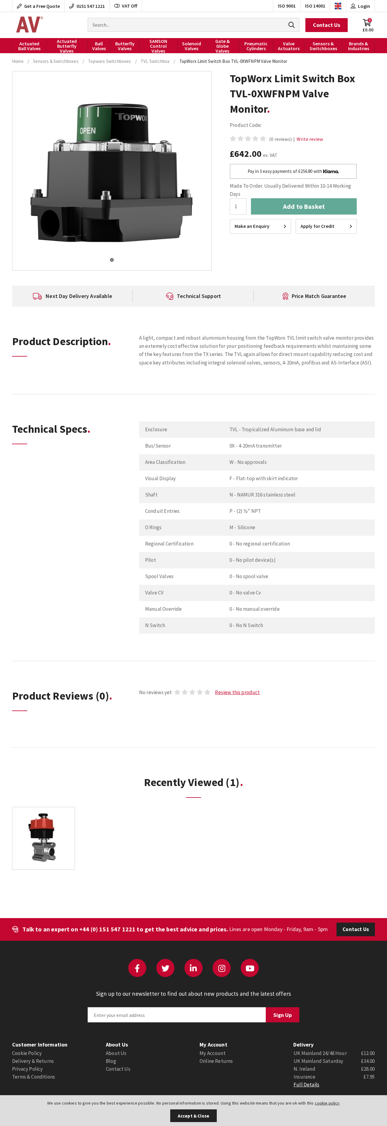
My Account (213, 1053)
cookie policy (327, 1103)
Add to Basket (304, 206)
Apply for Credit (318, 226)
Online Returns (216, 1061)
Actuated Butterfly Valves (67, 45)
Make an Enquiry (252, 226)
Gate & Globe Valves (222, 45)
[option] (72, 296)
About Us (116, 1053)
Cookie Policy (27, 1053)
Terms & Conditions (33, 1076)
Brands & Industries (358, 45)
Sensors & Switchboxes (323, 45)
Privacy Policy (27, 1069)
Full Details (306, 1084)
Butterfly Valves (125, 45)
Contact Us (326, 24)
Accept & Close (193, 1116)
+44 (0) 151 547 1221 (107, 929)
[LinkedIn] (193, 968)
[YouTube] (250, 968)
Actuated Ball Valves (29, 45)
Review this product (237, 692)
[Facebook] (137, 968)
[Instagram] (222, 968)
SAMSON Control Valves (158, 45)
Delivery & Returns (33, 1061)
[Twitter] (165, 968)
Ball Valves (99, 45)
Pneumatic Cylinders (256, 45)
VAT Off (129, 6)
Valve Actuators (289, 45)
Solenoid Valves (191, 45)
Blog (111, 1061)
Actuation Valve (28, 25)
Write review (310, 139)
